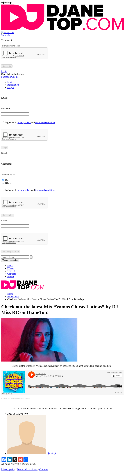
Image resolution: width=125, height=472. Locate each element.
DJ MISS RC (5, 399)
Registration (13, 84)
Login (10, 82)
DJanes (10, 268)
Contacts (11, 273)
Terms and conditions (27, 469)
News (10, 265)
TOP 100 (11, 271)
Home (10, 294)
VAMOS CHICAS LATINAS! (20, 399)
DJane (7, 183)
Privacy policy (8, 469)
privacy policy (24, 122)
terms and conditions (45, 122)
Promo (10, 276)
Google (14, 77)
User (7, 180)
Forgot (10, 87)
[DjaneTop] (62, 29)
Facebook (6, 77)
